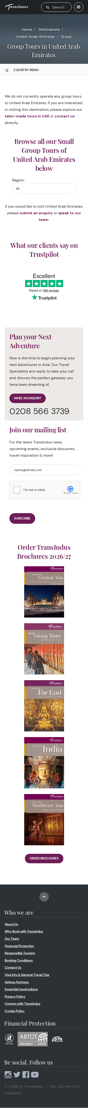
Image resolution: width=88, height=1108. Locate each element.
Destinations (49, 29)
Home (27, 29)
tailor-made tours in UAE (27, 116)
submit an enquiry (36, 212)
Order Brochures (44, 858)
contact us (65, 116)
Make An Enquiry (27, 398)
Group (66, 36)
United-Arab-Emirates (35, 36)
